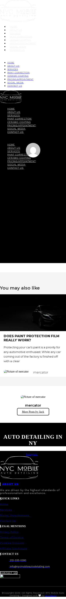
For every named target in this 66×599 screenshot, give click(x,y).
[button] (33, 56)
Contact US (17, 50)
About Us (16, 30)
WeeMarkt (50, 595)
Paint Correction (21, 36)
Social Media (18, 46)
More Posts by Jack (33, 411)
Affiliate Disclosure (13, 548)
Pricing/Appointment (23, 43)
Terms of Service (12, 537)
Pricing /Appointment (15, 515)
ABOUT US (10, 484)
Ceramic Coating (20, 40)
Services (15, 33)
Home (13, 27)
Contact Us (8, 520)
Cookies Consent (12, 543)
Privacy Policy (9, 531)
